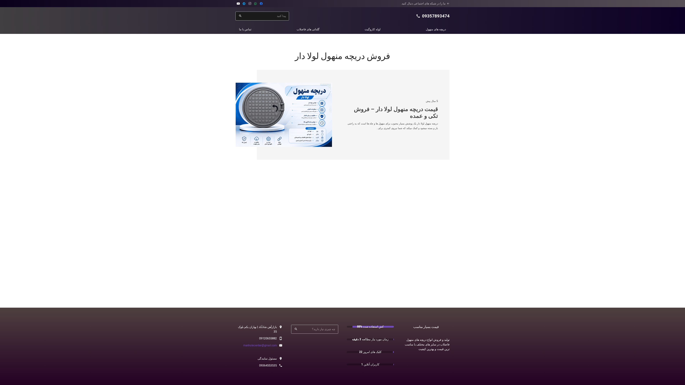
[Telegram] (244, 3)
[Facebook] (261, 3)
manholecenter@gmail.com (260, 345)
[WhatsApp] (255, 3)
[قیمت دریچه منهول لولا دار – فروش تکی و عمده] (284, 85)
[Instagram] (250, 3)
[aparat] (238, 3)
